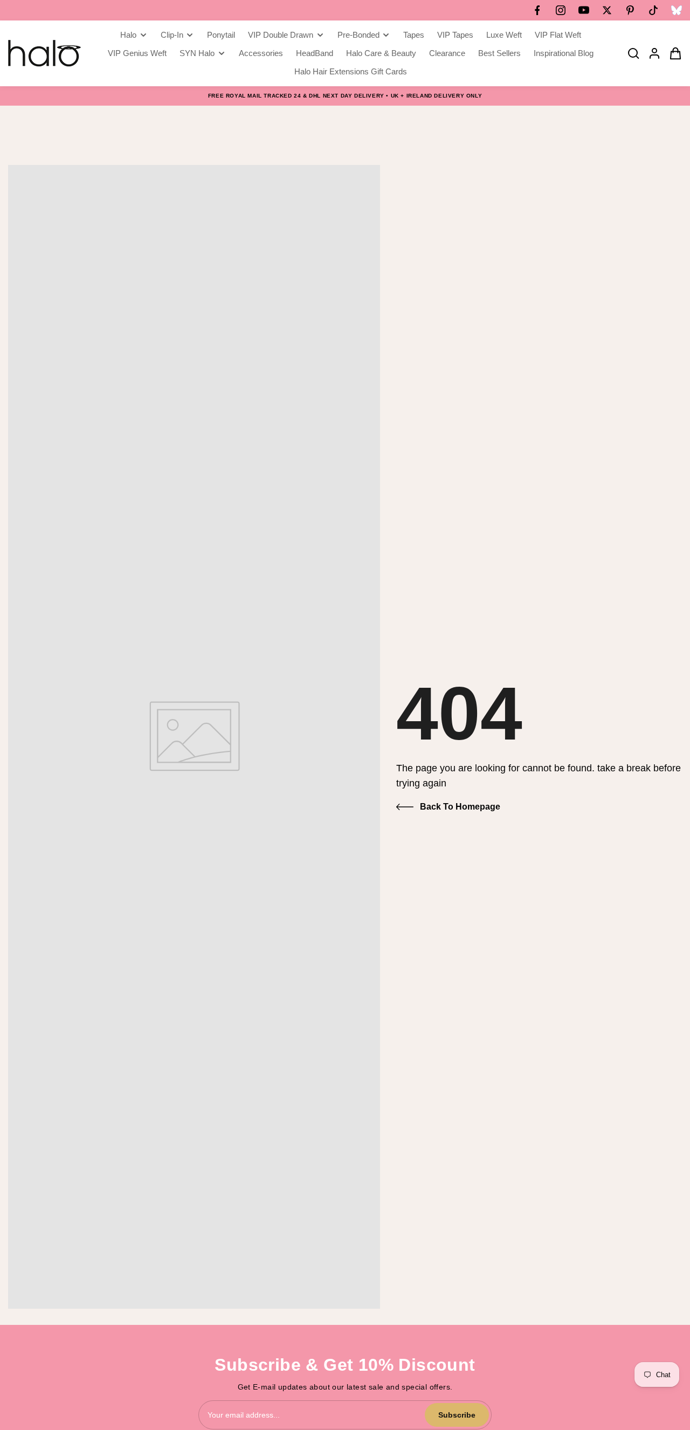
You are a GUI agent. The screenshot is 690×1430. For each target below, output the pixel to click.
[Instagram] (560, 10)
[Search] (630, 53)
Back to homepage (460, 806)
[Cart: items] (672, 53)
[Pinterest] (630, 10)
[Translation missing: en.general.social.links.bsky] (676, 10)
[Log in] (651, 53)
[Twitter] (607, 10)
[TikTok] (653, 10)
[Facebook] (537, 10)
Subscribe (456, 1415)
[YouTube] (583, 10)
